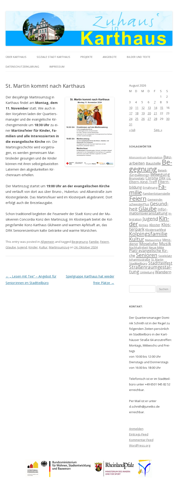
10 (130, 108)
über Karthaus (16, 57)
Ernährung (150, 187)
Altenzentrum (137, 157)
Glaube (11, 247)
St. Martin (157, 259)
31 (130, 124)
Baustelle (153, 163)
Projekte (86, 57)
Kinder (33, 247)
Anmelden (136, 429)
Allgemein (47, 242)
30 (167, 119)
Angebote (110, 57)
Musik (165, 243)
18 (136, 113)
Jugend (22, 247)
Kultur (43, 247)
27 (149, 119)
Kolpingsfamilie (148, 233)
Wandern (163, 272)
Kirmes (143, 225)
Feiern (104, 242)
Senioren (146, 255)
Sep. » (158, 130)
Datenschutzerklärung (22, 66)
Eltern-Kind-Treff (143, 181)
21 (155, 113)
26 (143, 119)
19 (143, 113)
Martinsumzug (59, 247)
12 (143, 108)
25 (136, 119)
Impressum (56, 66)
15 (161, 108)
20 (149, 113)
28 (155, 119)
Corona (152, 178)
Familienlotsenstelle (156, 194)
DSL (168, 178)
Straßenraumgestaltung (150, 269)
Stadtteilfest (160, 263)
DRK (162, 178)
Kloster (154, 224)
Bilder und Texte (138, 57)
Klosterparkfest (155, 230)
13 (149, 108)
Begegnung (80, 242)
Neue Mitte (156, 247)
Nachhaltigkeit (138, 247)
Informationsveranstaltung (148, 211)
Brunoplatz (137, 178)
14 (155, 108)
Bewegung (160, 174)
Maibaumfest (153, 240)
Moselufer (148, 243)
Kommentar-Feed (141, 440)
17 (130, 113)
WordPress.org (139, 445)
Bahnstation (154, 157)
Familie (94, 242)
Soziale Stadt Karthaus (53, 57)
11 (136, 108)
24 (130, 119)
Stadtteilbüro (138, 263)
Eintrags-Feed (138, 434)
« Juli (132, 130)
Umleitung (147, 272)
